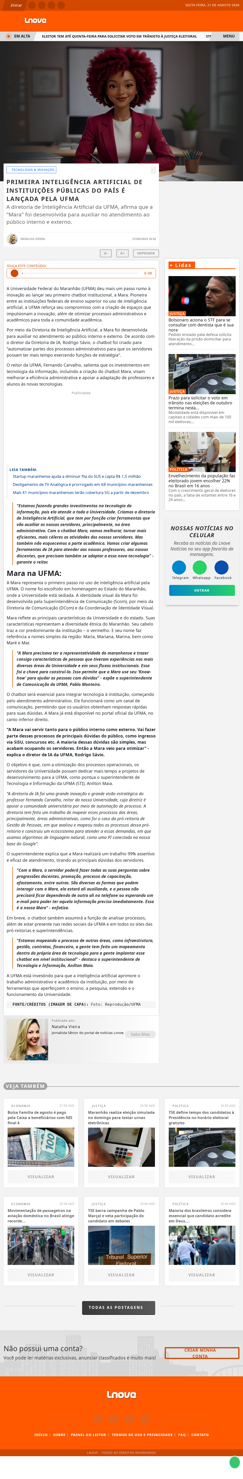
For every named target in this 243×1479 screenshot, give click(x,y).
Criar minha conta (200, 1353)
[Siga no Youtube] (61, 5)
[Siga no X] (51, 5)
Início (41, 1434)
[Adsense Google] (202, 214)
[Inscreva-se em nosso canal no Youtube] (145, 1419)
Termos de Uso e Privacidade (142, 1434)
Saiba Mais (140, 1034)
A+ (122, 253)
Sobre (59, 1434)
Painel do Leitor (88, 1434)
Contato (200, 1434)
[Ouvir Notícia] (14, 273)
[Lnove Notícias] (36, 20)
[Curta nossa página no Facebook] (97, 1419)
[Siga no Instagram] (42, 5)
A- (105, 253)
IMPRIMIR (146, 253)
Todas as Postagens (117, 1307)
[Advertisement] (81, 428)
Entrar (16, 5)
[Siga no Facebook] (32, 5)
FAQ (182, 1434)
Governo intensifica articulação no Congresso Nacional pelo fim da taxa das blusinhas (126, 36)
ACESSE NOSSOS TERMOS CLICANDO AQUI (91, 1470)
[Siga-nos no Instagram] (113, 1419)
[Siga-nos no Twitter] (129, 1419)
